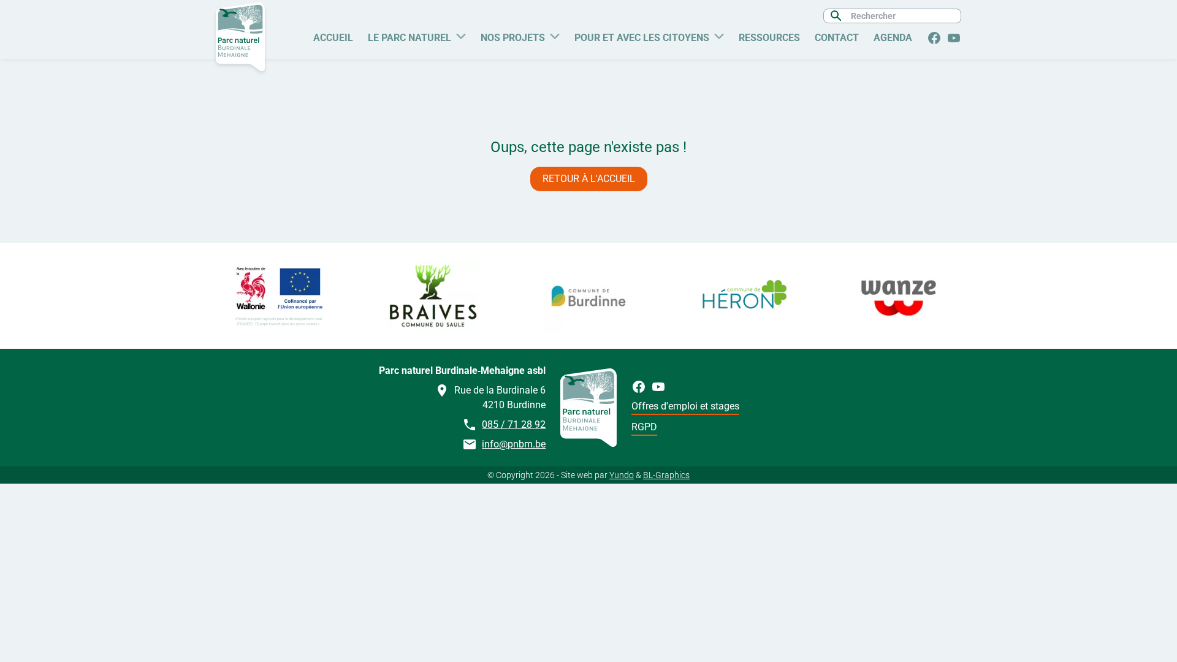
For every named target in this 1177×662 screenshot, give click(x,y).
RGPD (644, 427)
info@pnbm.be (514, 444)
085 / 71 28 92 (514, 424)
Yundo (621, 475)
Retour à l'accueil (589, 179)
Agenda (893, 38)
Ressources (769, 38)
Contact (837, 38)
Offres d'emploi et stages (685, 406)
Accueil (333, 38)
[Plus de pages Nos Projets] (555, 35)
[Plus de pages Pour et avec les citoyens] (719, 35)
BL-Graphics (666, 475)
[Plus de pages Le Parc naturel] (461, 35)
